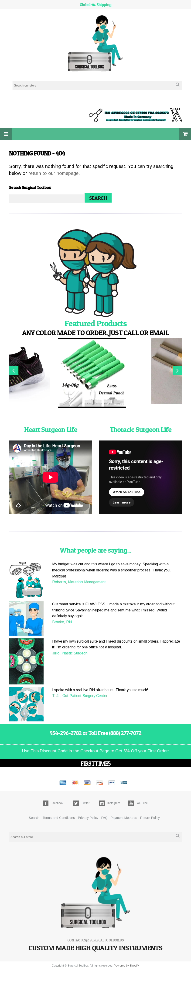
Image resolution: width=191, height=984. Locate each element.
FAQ (104, 818)
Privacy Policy (88, 818)
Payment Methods (124, 818)
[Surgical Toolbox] (95, 44)
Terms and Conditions (58, 818)
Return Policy (150, 818)
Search (34, 818)
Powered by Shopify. (126, 965)
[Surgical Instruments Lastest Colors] (95, 273)
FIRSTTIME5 (96, 763)
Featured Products (96, 323)
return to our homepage (53, 173)
